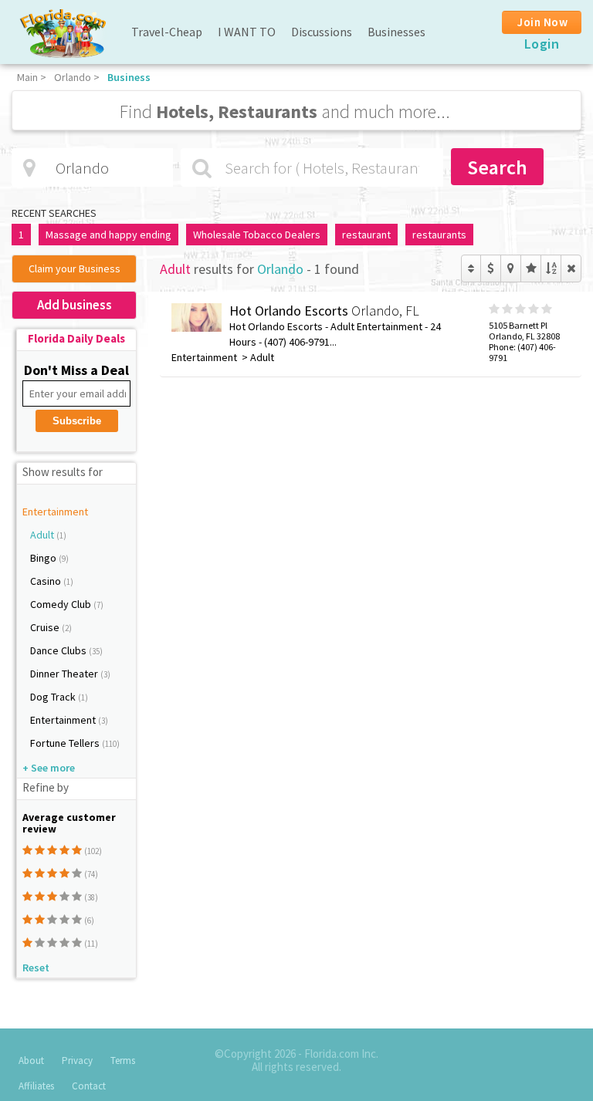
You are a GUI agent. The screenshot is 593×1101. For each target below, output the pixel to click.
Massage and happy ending (108, 234)
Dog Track (54, 697)
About (31, 1060)
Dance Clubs (59, 650)
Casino (46, 581)
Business (129, 77)
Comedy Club (61, 604)
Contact (89, 1086)
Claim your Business (74, 268)
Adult (43, 535)
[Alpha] (551, 268)
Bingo (44, 558)
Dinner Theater (65, 674)
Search (497, 167)
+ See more (48, 768)
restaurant (366, 234)
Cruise (46, 627)
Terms (122, 1060)
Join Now (542, 22)
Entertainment (55, 511)
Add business (74, 304)
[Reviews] (530, 268)
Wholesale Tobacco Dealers (256, 234)
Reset (35, 967)
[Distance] (510, 268)
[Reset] (571, 268)
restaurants (439, 234)
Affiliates (36, 1086)
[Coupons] (490, 268)
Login (542, 43)
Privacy (77, 1060)
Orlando (72, 77)
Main (27, 77)
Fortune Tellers (66, 743)
